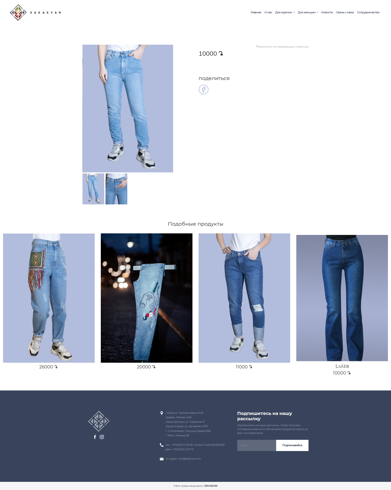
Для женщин (307, 12)
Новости (327, 12)
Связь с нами (345, 12)
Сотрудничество (368, 12)
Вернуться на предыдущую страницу (283, 46)
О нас (268, 12)
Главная (256, 12)
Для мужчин (284, 12)
